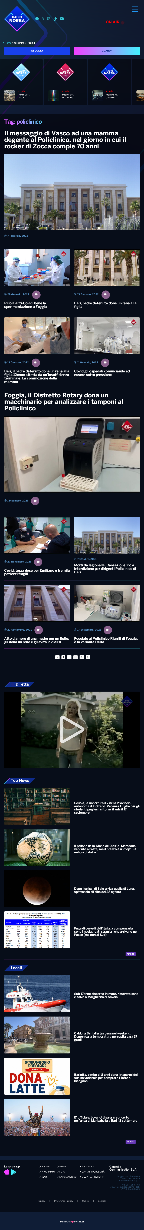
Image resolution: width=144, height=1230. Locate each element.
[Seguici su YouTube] (62, 19)
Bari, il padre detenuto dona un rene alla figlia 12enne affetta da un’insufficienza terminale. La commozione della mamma (36, 377)
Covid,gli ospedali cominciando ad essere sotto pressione (102, 373)
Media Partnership (92, 1177)
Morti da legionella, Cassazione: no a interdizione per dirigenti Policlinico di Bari (105, 569)
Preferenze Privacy (63, 1201)
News (44, 1177)
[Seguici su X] (43, 19)
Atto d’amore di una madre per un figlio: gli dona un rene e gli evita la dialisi (36, 640)
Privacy (41, 1201)
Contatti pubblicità (92, 1172)
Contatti (102, 1201)
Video (62, 1167)
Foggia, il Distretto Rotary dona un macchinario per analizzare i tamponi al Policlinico (63, 402)
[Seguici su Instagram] (48, 19)
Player (45, 1167)
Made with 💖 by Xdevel (72, 1222)
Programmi (48, 1172)
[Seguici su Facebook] (37, 19)
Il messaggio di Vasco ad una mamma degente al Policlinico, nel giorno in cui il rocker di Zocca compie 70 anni (65, 140)
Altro (130, 954)
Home (8, 42)
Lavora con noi (68, 1177)
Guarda (107, 51)
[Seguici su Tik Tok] (55, 19)
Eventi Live (87, 1167)
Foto (62, 1172)
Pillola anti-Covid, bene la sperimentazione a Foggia (25, 305)
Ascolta (37, 51)
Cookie (85, 1201)
